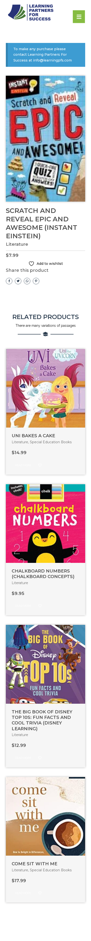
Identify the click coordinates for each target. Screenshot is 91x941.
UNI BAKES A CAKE (33, 435)
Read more (23, 465)
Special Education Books (51, 442)
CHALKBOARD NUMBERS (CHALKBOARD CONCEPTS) (43, 573)
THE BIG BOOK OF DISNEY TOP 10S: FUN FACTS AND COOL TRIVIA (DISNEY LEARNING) (42, 720)
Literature (17, 244)
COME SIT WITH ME (34, 863)
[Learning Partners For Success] (42, 13)
